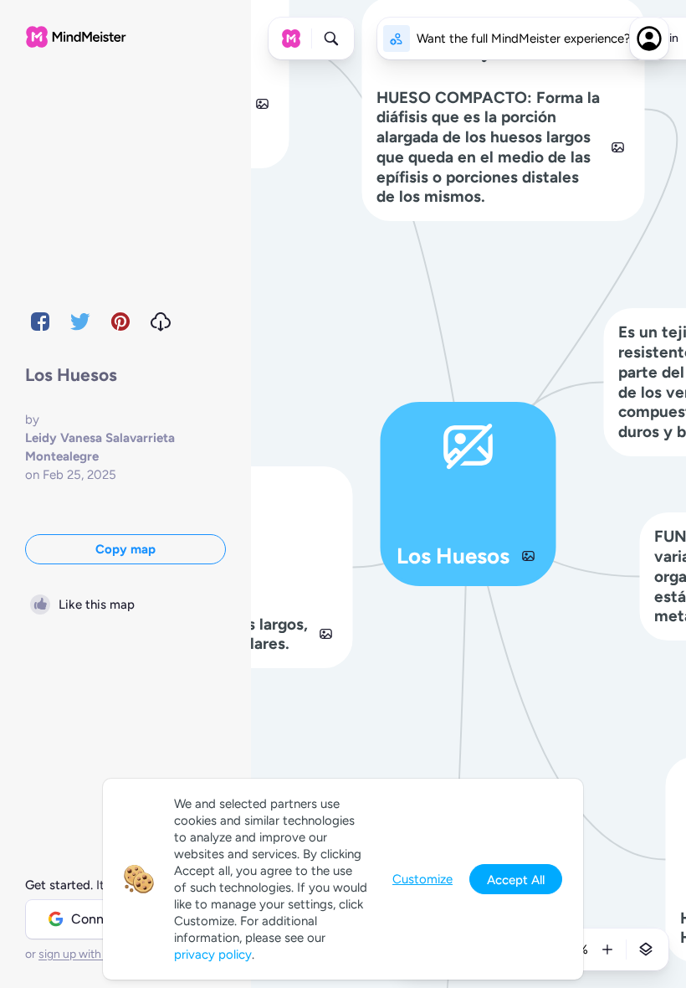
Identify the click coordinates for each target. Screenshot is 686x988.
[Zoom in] (607, 949)
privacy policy (213, 954)
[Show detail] (646, 949)
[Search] (331, 38)
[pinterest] (120, 321)
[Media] (528, 556)
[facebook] (40, 321)
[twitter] (80, 321)
